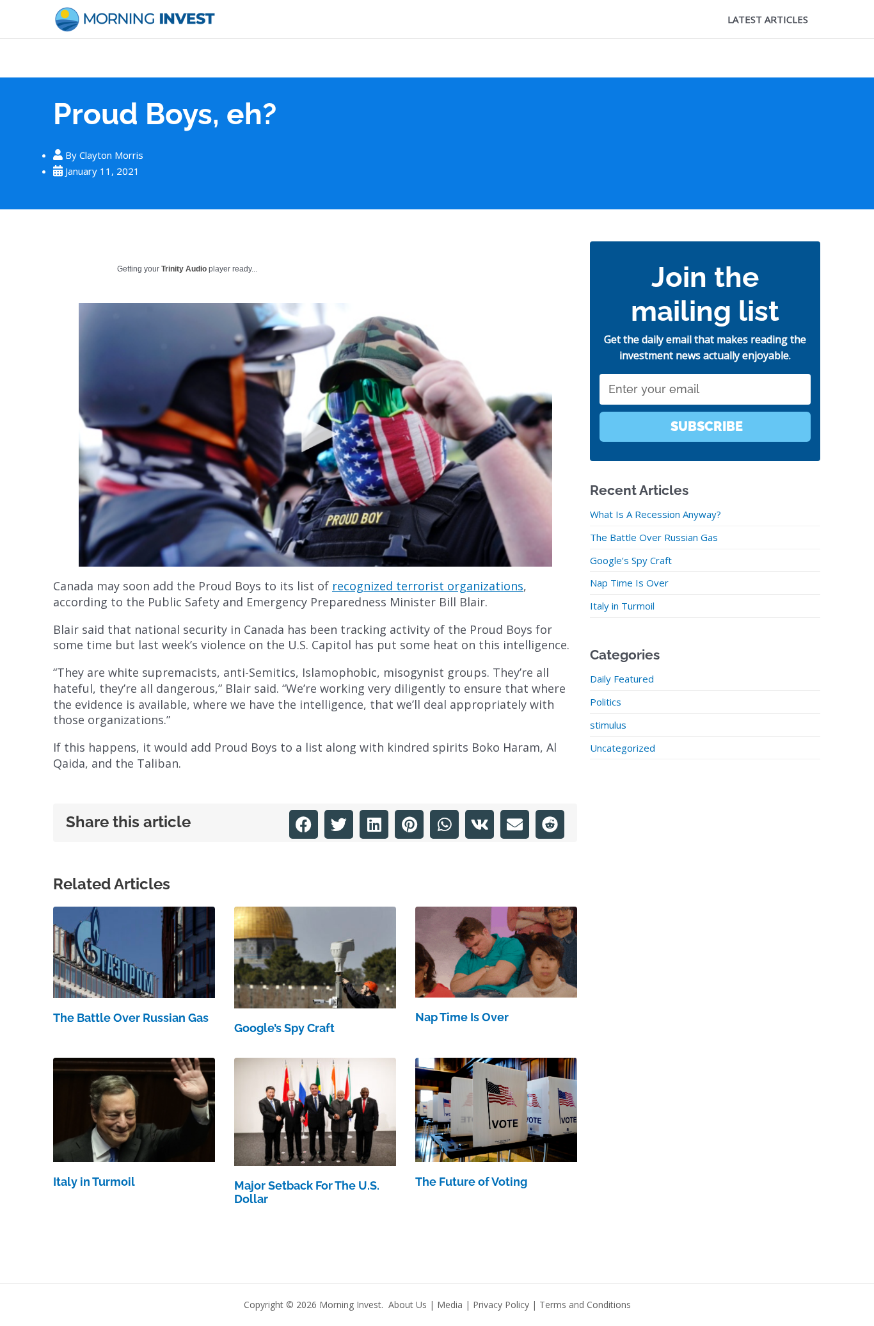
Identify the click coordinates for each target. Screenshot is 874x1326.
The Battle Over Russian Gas (131, 1017)
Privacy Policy (501, 1304)
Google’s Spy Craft (284, 1028)
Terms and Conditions (585, 1304)
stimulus (608, 724)
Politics (605, 701)
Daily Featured (622, 678)
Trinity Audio (184, 268)
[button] (303, 824)
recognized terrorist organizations (427, 586)
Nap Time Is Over (462, 1017)
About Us (407, 1304)
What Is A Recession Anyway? (655, 514)
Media (450, 1304)
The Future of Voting (471, 1181)
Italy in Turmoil (94, 1181)
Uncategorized (622, 747)
